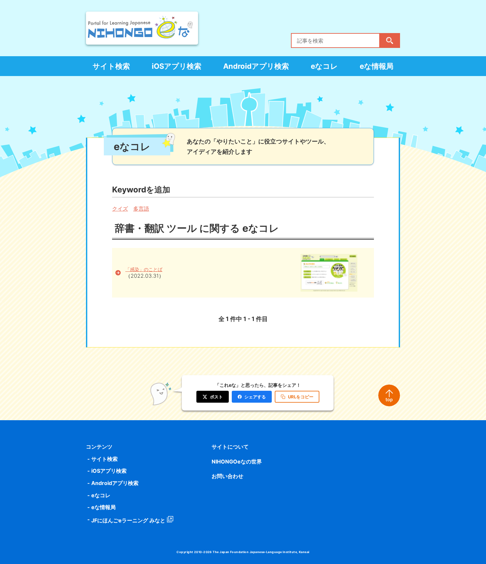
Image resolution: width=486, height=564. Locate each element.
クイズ (120, 208)
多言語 (141, 208)
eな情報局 (376, 66)
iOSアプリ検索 (176, 66)
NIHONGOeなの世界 (237, 461)
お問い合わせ (227, 476)
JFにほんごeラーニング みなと (128, 520)
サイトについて (230, 446)
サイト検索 (111, 66)
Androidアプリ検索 (256, 66)
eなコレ (324, 66)
